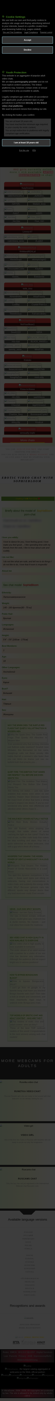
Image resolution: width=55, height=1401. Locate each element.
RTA (34, 150)
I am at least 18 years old (26, 142)
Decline (27, 50)
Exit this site (24, 150)
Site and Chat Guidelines (12, 32)
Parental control (46, 32)
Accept (27, 40)
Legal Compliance (31, 32)
